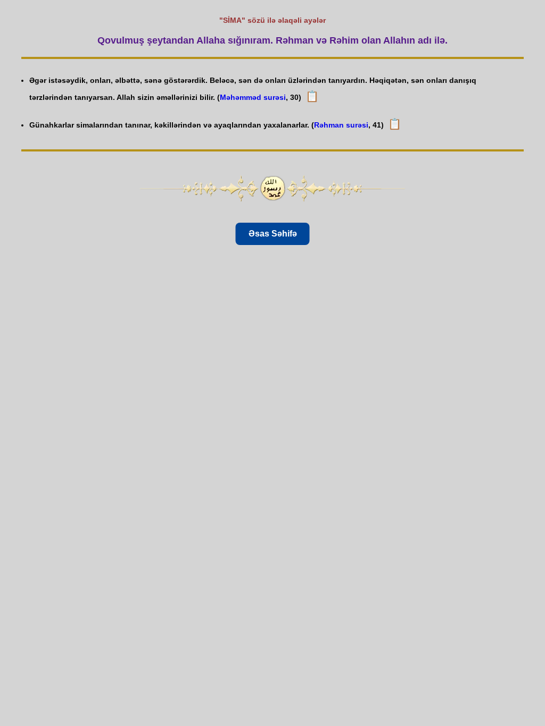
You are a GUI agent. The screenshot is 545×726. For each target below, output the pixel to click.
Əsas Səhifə (273, 233)
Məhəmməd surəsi (253, 97)
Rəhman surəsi (341, 125)
